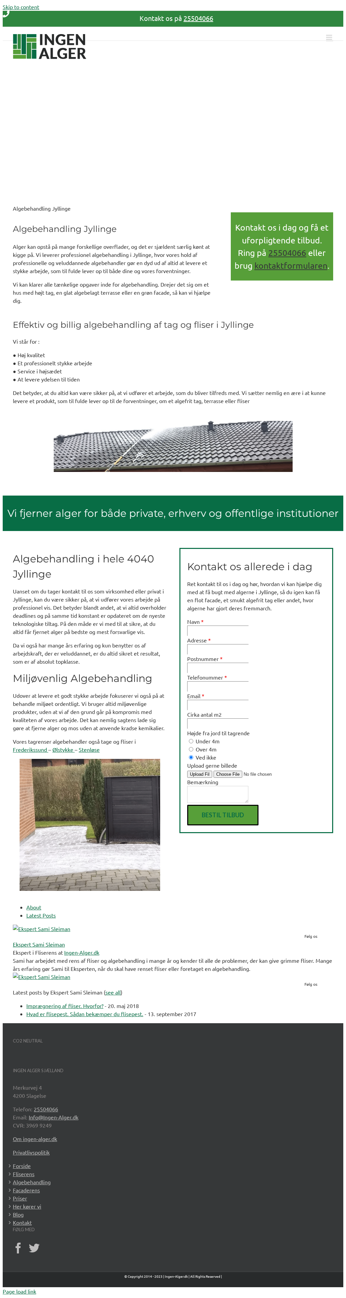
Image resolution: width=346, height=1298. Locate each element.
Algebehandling (32, 1181)
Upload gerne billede (212, 765)
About (33, 907)
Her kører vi (27, 1206)
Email (195, 695)
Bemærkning (202, 781)
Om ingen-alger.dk (35, 1138)
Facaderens (26, 1190)
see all (113, 992)
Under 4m (207, 741)
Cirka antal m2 (204, 714)
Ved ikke (205, 757)
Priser (20, 1198)
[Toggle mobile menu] (329, 37)
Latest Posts (41, 915)
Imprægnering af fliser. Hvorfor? (64, 1005)
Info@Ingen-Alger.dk (53, 1117)
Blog (18, 1214)
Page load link (19, 1291)
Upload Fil (199, 774)
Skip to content (21, 6)
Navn (195, 621)
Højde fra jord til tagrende (218, 733)
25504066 (198, 18)
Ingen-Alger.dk (81, 952)
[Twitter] (34, 1248)
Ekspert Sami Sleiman (39, 944)
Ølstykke (63, 749)
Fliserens (23, 1173)
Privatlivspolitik (31, 1152)
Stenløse (89, 749)
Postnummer (205, 658)
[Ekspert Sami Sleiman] (41, 928)
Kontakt (22, 1222)
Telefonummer (207, 677)
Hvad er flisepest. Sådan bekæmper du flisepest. (84, 1013)
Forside (22, 1165)
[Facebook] (18, 1248)
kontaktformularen (290, 265)
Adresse (199, 640)
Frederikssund (30, 749)
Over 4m (205, 749)
